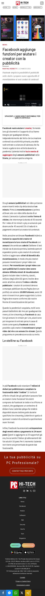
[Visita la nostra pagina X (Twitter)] (31, 491)
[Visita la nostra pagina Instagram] (24, 491)
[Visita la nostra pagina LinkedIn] (27, 491)
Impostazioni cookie (23, 585)
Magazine (22, 538)
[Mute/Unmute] (8, 105)
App (22, 520)
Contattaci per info (22, 471)
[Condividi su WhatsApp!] (15, 593)
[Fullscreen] (39, 105)
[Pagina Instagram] (42, 3)
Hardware (22, 506)
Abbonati (38, 7)
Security (22, 524)
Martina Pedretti (10, 69)
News (15, 7)
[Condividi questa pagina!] (28, 593)
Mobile (22, 511)
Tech (22, 534)
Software (22, 515)
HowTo (22, 529)
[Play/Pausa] (5, 105)
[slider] (13, 105)
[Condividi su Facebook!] (3, 593)
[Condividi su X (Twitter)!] (22, 593)
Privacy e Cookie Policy (23, 581)
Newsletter (26, 7)
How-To (7, 7)
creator (28, 128)
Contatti (22, 577)
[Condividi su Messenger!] (9, 593)
